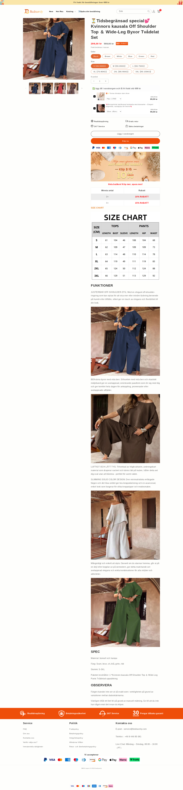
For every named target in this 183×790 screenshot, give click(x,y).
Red (152, 56)
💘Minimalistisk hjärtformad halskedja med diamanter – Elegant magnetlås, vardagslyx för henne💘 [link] (129, 105)
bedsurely (98, 768)
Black (95, 56)
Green (141, 56)
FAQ (25, 729)
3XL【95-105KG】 (144, 72)
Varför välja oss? (30, 742)
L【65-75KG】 (139, 66)
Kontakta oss (28, 738)
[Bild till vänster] (26, 88)
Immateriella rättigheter (33, 747)
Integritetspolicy (76, 738)
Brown (107, 56)
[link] (101, 96)
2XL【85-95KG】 (121, 72)
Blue (130, 56)
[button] (71, 11)
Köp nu (125, 141)
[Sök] (148, 11)
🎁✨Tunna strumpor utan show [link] (117, 93)
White (119, 56)
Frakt (93, 47)
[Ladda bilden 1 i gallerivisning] (34, 88)
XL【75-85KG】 (100, 72)
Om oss (26, 734)
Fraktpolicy (74, 729)
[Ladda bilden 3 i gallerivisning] (60, 88)
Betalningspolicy (76, 734)
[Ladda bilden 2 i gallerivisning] (47, 88)
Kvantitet (94, 77)
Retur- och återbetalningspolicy (82, 747)
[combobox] (134, 11)
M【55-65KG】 (119, 66)
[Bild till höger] (82, 88)
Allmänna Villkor (76, 742)
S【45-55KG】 (99, 66)
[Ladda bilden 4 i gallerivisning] (72, 88)
